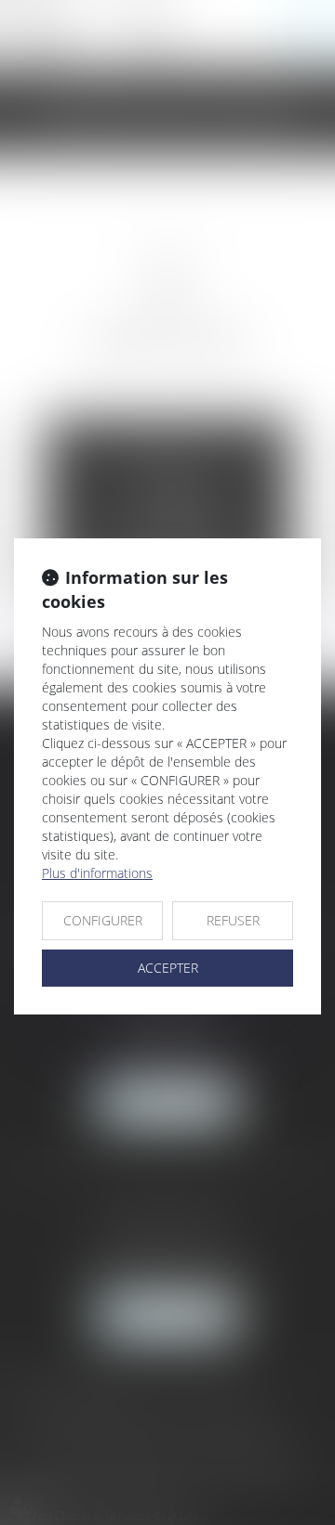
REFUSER (233, 920)
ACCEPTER (168, 967)
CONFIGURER (102, 920)
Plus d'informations (97, 873)
